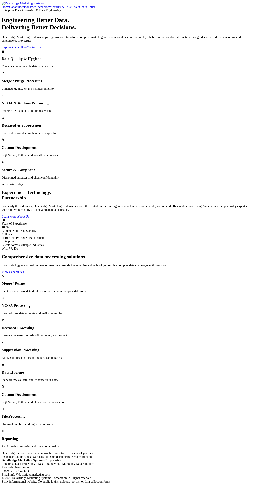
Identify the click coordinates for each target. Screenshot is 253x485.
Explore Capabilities (14, 47)
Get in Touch (87, 6)
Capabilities (16, 6)
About (75, 6)
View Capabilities (13, 272)
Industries (30, 6)
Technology (43, 6)
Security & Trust (61, 6)
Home (5, 6)
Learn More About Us (15, 216)
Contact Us (34, 47)
